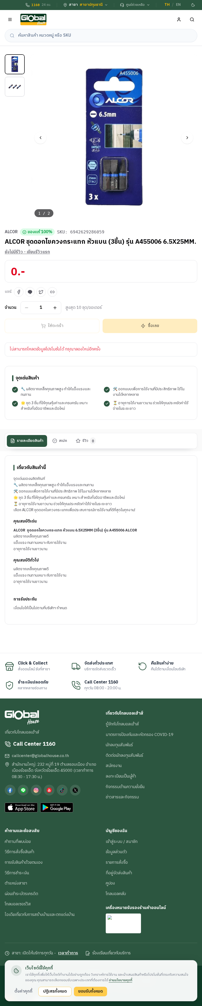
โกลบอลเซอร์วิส (18, 904)
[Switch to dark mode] (193, 5)
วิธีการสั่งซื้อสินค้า (19, 851)
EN (178, 5)
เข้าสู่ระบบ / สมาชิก (122, 841)
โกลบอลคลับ (116, 893)
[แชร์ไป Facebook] (18, 292)
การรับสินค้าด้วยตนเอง (24, 862)
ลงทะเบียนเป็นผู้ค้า (121, 776)
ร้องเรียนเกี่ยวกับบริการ (111, 953)
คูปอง (110, 883)
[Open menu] (10, 19)
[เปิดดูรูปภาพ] (114, 138)
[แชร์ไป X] (41, 292)
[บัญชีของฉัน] (179, 19)
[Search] (192, 19)
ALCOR (11, 232)
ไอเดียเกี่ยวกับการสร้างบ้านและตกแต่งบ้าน (40, 914)
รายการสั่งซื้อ (117, 862)
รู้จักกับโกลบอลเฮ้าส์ (122, 724)
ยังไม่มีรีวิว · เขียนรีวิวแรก (27, 252)
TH (167, 5)
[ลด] (27, 308)
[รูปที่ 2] (15, 87)
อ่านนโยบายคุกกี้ (120, 980)
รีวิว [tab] (88, 441)
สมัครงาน (114, 765)
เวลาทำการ (68, 953)
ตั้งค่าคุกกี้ (23, 991)
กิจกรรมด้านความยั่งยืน (125, 786)
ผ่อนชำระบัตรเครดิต (21, 893)
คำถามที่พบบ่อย (18, 841)
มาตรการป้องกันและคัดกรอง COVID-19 (139, 734)
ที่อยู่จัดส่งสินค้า (119, 873)
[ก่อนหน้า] (40, 138)
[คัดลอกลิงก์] (52, 292)
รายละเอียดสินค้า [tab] (30, 441)
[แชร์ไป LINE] (30, 292)
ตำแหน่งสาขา (16, 883)
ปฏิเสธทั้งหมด (55, 991)
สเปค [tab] (63, 441)
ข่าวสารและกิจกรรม (122, 797)
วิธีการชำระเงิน (17, 873)
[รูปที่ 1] (15, 64)
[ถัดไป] (187, 138)
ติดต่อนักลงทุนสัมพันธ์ (124, 755)
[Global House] (33, 20)
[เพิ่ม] (55, 308)
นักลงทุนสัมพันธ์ (119, 744)
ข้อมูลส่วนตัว (116, 851)
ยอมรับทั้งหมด (90, 991)
